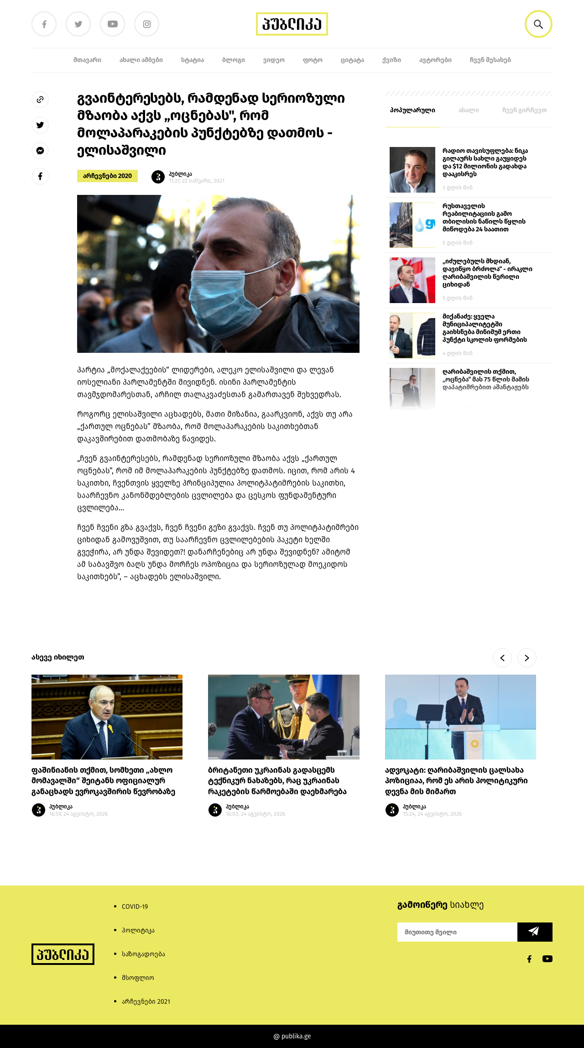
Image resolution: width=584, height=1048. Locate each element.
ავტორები (435, 60)
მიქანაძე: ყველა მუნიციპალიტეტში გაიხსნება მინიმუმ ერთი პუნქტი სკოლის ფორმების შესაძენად (485, 329)
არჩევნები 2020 (107, 176)
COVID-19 (135, 907)
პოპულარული (412, 110)
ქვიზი (391, 60)
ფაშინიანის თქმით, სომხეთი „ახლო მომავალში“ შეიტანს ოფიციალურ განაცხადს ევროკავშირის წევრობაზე (104, 781)
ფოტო (313, 60)
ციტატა (352, 60)
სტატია (192, 60)
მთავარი (87, 60)
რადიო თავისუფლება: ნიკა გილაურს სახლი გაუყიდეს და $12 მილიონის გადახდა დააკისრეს (485, 162)
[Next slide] (527, 657)
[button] (539, 24)
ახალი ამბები (141, 60)
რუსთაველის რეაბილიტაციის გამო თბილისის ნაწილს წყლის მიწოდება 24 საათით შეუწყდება (484, 218)
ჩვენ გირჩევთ (524, 110)
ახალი (469, 110)
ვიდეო (274, 60)
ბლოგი (233, 60)
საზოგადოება (143, 954)
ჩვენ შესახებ (490, 60)
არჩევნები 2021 (146, 1002)
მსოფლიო (138, 978)
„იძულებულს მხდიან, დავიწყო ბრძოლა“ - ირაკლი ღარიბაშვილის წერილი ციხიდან (487, 272)
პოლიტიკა (138, 930)
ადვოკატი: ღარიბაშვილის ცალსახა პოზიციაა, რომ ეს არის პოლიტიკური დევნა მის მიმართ (456, 781)
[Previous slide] (502, 657)
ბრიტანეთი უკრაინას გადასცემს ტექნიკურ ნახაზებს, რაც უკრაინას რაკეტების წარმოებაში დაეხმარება (277, 781)
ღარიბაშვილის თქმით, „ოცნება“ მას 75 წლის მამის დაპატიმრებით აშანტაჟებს (486, 379)
